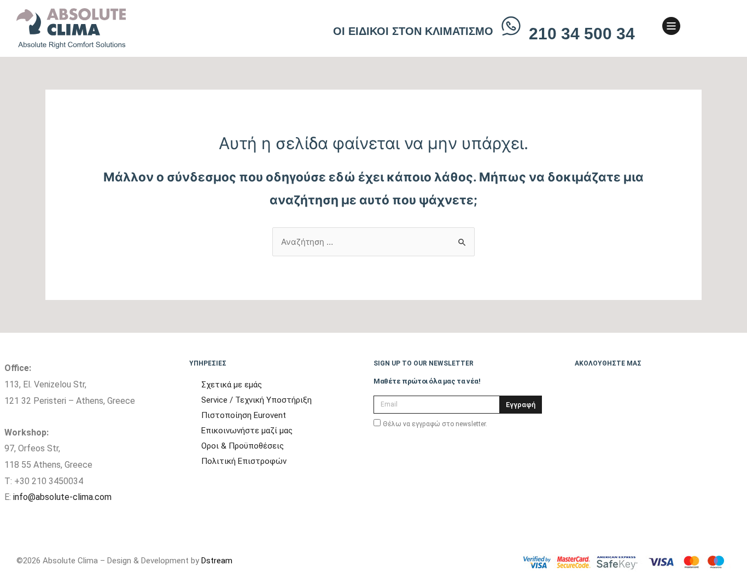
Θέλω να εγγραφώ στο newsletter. (435, 424)
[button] (703, 28)
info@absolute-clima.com (62, 497)
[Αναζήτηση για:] (373, 242)
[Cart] (721, 27)
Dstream (216, 561)
